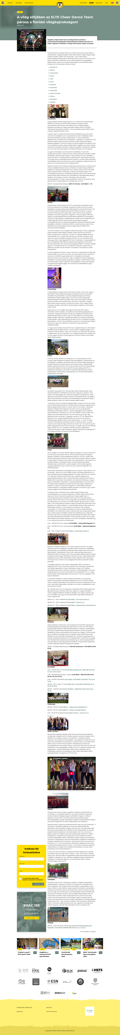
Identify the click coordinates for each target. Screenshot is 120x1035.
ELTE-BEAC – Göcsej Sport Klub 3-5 (77, 531)
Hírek (91, 3)
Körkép (19, 12)
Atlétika (52, 70)
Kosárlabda (53, 87)
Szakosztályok (29, 3)
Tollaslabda (53, 99)
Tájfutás (52, 96)
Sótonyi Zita (71, 372)
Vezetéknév (22, 856)
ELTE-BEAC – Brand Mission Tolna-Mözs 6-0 (82, 605)
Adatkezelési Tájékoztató (24, 1007)
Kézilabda (53, 84)
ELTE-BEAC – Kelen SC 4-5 (76, 602)
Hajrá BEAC (99, 3)
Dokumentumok (51, 1011)
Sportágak (19, 3)
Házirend (49, 1007)
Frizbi (51, 79)
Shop (106, 3)
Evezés (52, 76)
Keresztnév (22, 863)
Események (83, 3)
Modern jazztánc (55, 93)
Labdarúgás (53, 90)
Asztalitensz (53, 67)
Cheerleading (54, 73)
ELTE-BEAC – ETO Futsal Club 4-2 (78, 599)
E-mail (21, 871)
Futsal (51, 81)
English (93, 931)
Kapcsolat (20, 1011)
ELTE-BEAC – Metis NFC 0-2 (80, 713)
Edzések (10, 3)
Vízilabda (52, 102)
